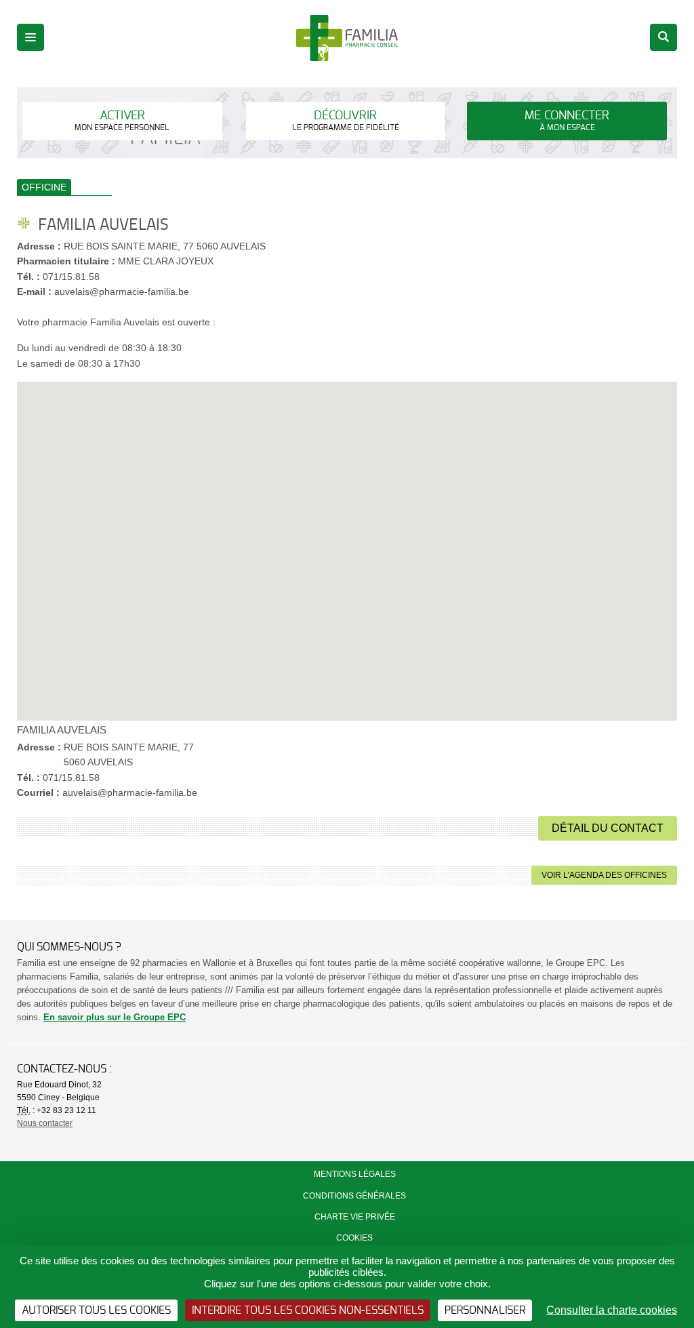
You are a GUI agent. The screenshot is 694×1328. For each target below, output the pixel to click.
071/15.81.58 (71, 276)
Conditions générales (354, 1196)
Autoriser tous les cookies (96, 1310)
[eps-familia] (347, 37)
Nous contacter (45, 1123)
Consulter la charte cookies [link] (611, 1310)
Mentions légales (355, 1174)
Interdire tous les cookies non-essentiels (308, 1310)
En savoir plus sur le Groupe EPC (114, 1017)
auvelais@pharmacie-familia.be (129, 792)
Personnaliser (485, 1310)
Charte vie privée (354, 1217)
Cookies (354, 1238)
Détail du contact (608, 828)
